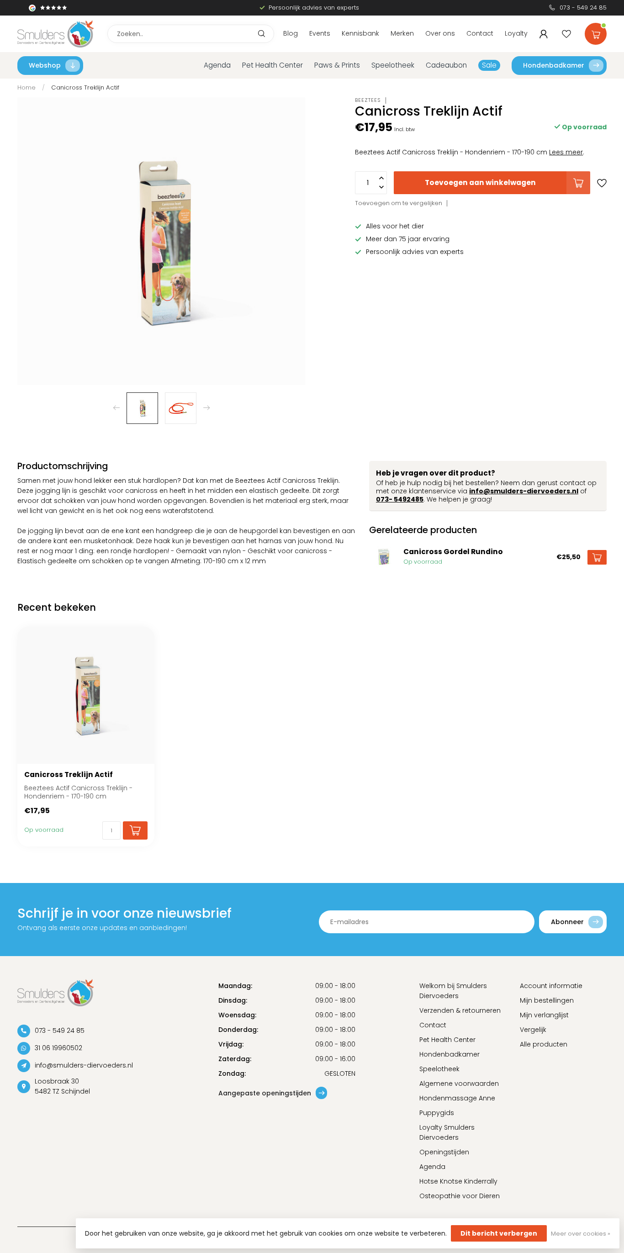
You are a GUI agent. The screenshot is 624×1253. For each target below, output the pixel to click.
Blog (290, 33)
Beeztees (368, 100)
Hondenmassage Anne (457, 1098)
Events (319, 33)
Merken (402, 33)
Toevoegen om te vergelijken (398, 203)
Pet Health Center (272, 65)
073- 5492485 (399, 499)
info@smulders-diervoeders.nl (523, 491)
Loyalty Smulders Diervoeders (447, 1132)
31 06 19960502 (58, 1047)
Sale (489, 65)
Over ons (440, 33)
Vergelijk (533, 1029)
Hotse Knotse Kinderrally (458, 1181)
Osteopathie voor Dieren (459, 1195)
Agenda (217, 65)
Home (26, 87)
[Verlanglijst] (566, 34)
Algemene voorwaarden (459, 1083)
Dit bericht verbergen (498, 1233)
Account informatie (551, 985)
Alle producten (543, 1044)
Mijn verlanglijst (544, 1015)
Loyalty (516, 33)
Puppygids (436, 1112)
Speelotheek (392, 65)
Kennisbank (360, 33)
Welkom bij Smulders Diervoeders (453, 990)
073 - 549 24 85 (583, 7)
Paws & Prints (337, 65)
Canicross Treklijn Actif (85, 87)
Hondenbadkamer (553, 65)
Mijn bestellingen (547, 1000)
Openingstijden (444, 1152)
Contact (479, 33)
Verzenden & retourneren (460, 1010)
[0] (596, 32)
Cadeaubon (446, 65)
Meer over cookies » (580, 1233)
